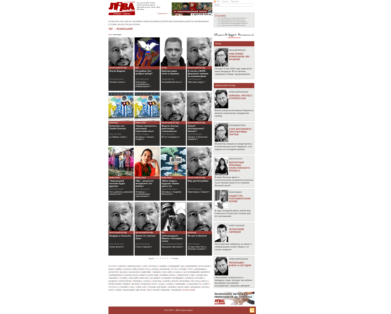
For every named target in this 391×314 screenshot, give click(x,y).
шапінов (176, 290)
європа (122, 266)
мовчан (189, 278)
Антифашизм (201, 21)
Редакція (225, 1)
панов (166, 281)
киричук (205, 272)
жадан (123, 272)
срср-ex (112, 287)
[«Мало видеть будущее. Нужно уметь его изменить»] (173, 161)
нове (110, 34)
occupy (112, 266)
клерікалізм (131, 275)
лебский (133, 278)
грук (190, 269)
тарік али (141, 287)
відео (111, 269)
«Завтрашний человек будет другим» (117, 183)
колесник (153, 275)
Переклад (113, 123)
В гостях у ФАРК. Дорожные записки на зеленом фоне (198, 73)
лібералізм (183, 275)
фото (111, 290)
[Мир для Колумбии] (199, 161)
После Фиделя (117, 71)
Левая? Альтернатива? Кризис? (196, 128)
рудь (161, 284)
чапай (155, 290)
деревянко (200, 269)
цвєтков (140, 290)
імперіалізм (134, 266)
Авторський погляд (118, 68)
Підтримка (234, 1)
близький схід (176, 266)
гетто (174, 269)
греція (182, 269)
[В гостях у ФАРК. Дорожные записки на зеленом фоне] (199, 51)
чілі (149, 290)
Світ (121, 21)
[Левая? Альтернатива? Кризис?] (199, 106)
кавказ (178, 272)
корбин (164, 275)
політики (184, 281)
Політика (155, 21)
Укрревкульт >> (163, 13)
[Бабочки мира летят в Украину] (173, 51)
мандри (166, 278)
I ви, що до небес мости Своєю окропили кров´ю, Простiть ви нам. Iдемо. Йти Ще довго (148, 6)
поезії (175, 281)
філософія (183, 287)
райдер (126, 284)
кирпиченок (116, 275)
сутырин (123, 287)
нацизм (112, 281)
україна (172, 287)
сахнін (169, 284)
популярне (117, 34)
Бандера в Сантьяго (120, 236)
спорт (206, 284)
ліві (192, 275)
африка (163, 266)
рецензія (145, 284)
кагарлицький (191, 272)
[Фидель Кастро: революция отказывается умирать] (173, 106)
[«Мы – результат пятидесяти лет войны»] (147, 161)
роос (154, 284)
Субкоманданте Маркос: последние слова (172, 238)
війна (119, 269)
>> (170, 258)
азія (144, 266)
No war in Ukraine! (197, 236)
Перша (151, 258)
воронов (165, 269)
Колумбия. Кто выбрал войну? (144, 72)
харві (118, 290)
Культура (113, 21)
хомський (128, 290)
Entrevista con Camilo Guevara (117, 127)
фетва (205, 287)
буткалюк (204, 266)
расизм (135, 284)
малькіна (155, 278)
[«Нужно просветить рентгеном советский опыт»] (147, 106)
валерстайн (130, 269)
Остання (175, 258)
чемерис (165, 290)
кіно (170, 272)
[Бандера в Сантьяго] (121, 216)
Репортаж (166, 21)
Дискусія (130, 21)
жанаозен (134, 272)
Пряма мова (142, 21)
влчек (155, 269)
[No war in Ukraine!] (199, 216)
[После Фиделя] (121, 51)
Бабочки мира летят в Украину (170, 72)
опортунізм (125, 281)
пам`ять (156, 281)
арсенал (153, 266)
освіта (147, 281)
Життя (189, 21)
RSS (218, 1)
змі (164, 272)
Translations (132, 24)
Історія (112, 24)
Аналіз (120, 24)
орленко (137, 281)
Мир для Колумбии (198, 181)
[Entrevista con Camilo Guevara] (121, 106)
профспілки (114, 284)
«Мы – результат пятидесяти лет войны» (144, 183)
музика (200, 278)
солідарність (194, 284)
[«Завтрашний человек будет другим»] (121, 161)
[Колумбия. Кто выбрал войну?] (147, 51)
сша (131, 287)
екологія (113, 272)
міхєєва (144, 278)
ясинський (189, 290)
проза (204, 281)
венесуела (144, 269)
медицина (178, 278)
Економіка (179, 21)
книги (142, 275)
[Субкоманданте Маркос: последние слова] (173, 216)
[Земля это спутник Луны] (147, 216)
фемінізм (195, 287)
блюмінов (191, 266)
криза (172, 275)
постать (195, 281)
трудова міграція (157, 287)
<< (156, 258)
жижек (157, 272)
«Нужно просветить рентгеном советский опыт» (146, 128)
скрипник (179, 284)
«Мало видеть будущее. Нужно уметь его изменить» (170, 185)
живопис (146, 272)
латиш (123, 278)
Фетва (164, 68)
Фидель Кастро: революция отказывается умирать (170, 130)
